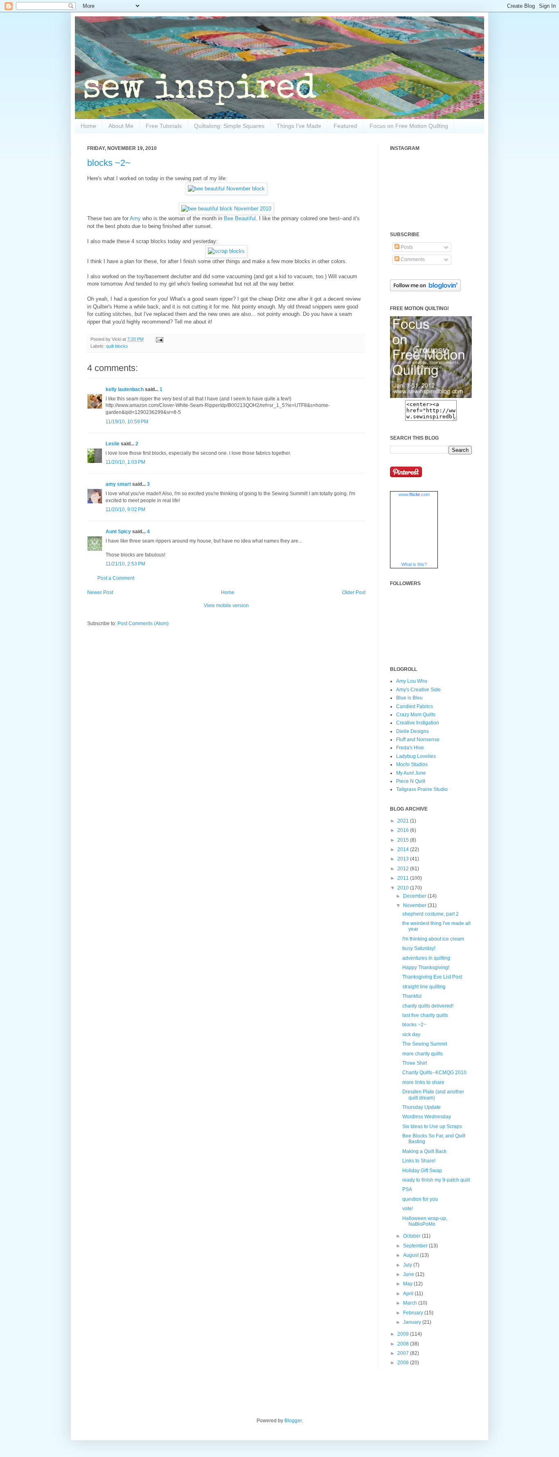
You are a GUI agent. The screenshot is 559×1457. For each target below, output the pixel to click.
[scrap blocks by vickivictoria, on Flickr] (226, 251)
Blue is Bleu (409, 698)
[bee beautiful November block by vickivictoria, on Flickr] (226, 188)
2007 (403, 1353)
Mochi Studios (412, 764)
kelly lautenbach (125, 389)
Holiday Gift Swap (422, 1170)
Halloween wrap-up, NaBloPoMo (424, 1221)
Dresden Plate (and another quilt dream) (433, 1094)
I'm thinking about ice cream (433, 939)
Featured (345, 126)
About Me (120, 126)
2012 (403, 869)
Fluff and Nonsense (418, 739)
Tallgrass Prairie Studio (422, 789)
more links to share (423, 1082)
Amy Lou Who (411, 681)
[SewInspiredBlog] (431, 396)
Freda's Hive (410, 748)
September (416, 1246)
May (408, 1284)
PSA (407, 1189)
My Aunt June (411, 773)
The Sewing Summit (424, 1044)
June (409, 1274)
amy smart (118, 484)
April (409, 1293)
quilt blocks (117, 346)
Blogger (293, 1420)
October (412, 1236)
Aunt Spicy (118, 531)
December (415, 896)
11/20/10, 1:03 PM (125, 462)
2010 (403, 888)
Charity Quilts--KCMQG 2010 (434, 1072)
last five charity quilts (425, 1015)
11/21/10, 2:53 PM (125, 564)
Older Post (353, 592)
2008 (403, 1344)
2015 (403, 840)
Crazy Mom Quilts (415, 714)
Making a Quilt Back (424, 1151)
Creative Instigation (417, 723)
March (410, 1303)
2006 (403, 1362)
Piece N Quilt (410, 781)
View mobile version (226, 605)
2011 (403, 878)
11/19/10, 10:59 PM (127, 422)
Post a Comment (115, 578)
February (413, 1313)
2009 (403, 1334)
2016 (403, 830)
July (408, 1265)
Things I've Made (299, 126)
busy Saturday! (418, 948)
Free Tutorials (164, 126)
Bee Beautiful (240, 218)
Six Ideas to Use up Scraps (432, 1126)
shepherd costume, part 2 (430, 914)
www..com (414, 494)
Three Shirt (414, 1063)
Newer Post (100, 592)
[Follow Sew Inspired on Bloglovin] (425, 290)
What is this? (414, 564)
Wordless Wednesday (426, 1117)
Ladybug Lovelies (416, 756)
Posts (406, 247)
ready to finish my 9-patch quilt (436, 1180)
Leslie (112, 444)
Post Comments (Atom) (143, 623)
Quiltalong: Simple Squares (229, 126)
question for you (420, 1199)
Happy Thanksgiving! (425, 967)
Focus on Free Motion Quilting (409, 126)
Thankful (412, 996)
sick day (411, 1034)
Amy (135, 218)
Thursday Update (421, 1107)
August (411, 1255)
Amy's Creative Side (418, 690)
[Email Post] (158, 339)
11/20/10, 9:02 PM (125, 509)
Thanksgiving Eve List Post (432, 977)
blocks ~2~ (109, 163)
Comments (412, 259)
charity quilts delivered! (427, 1006)
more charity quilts (422, 1054)
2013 (403, 859)
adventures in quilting (426, 958)
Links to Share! (418, 1161)
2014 (403, 849)
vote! (407, 1208)
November (415, 905)
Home (88, 126)
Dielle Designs (412, 731)
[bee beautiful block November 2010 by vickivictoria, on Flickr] (226, 209)
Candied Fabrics (414, 706)
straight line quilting (424, 987)
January (412, 1322)
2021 (403, 821)
